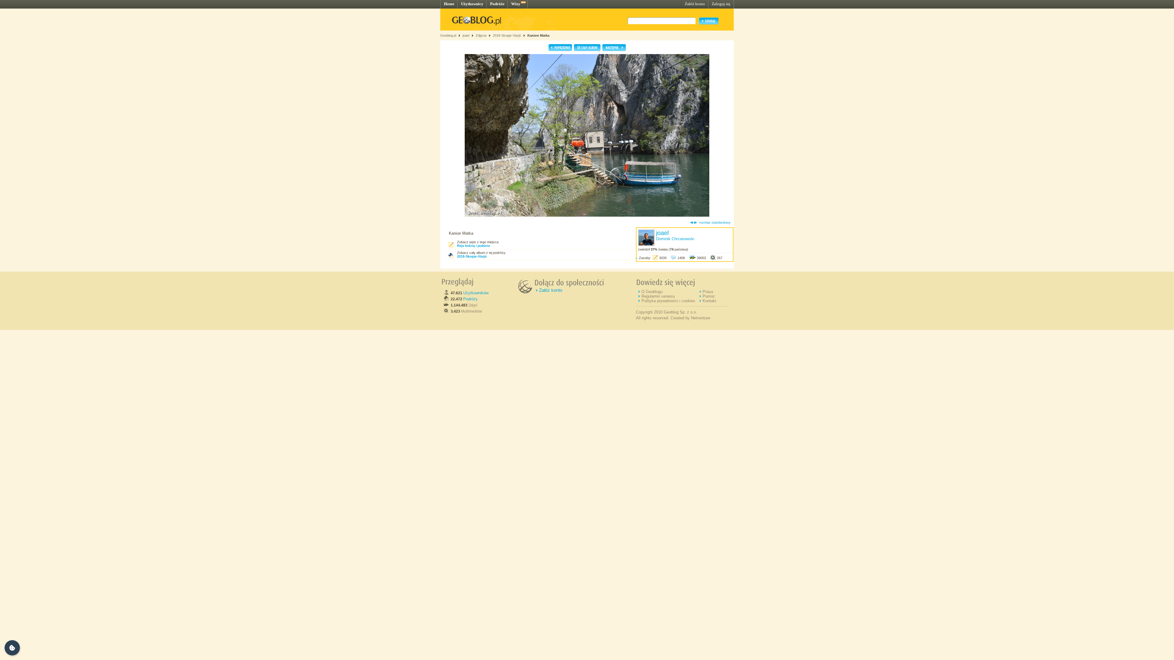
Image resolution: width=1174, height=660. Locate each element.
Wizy (515, 4)
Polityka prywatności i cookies (668, 301)
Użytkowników (476, 293)
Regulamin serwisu (658, 296)
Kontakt (709, 301)
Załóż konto (695, 4)
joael (466, 35)
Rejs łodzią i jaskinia (473, 246)
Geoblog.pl (448, 35)
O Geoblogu (652, 291)
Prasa (708, 291)
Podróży (470, 299)
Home (449, 4)
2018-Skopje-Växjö (507, 35)
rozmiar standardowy (715, 222)
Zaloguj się (721, 4)
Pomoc (709, 296)
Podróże (497, 4)
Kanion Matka (538, 35)
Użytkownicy (472, 4)
